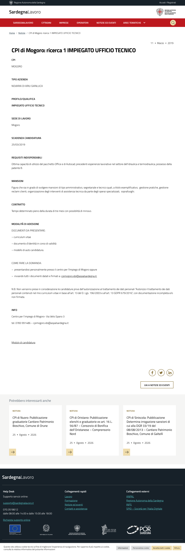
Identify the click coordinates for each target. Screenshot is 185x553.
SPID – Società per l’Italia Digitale (144, 509)
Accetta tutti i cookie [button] (161, 547)
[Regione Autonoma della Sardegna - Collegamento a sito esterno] (77, 529)
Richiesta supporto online (16, 520)
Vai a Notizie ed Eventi (157, 385)
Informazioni (123, 547)
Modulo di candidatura (23, 342)
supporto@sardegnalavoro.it (18, 503)
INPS (129, 505)
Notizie (21, 33)
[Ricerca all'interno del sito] (173, 22)
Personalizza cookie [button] (141, 547)
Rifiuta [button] (177, 547)
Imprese (64, 22)
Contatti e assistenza (76, 509)
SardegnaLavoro (23, 22)
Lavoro (25, 11)
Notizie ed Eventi (106, 22)
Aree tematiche (132, 22)
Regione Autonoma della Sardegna (29, 2)
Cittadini (46, 22)
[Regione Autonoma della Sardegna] (11, 2)
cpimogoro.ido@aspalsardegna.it (79, 276)
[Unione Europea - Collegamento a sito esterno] (15, 529)
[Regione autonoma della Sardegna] (166, 12)
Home (12, 33)
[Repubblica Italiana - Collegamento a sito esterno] (46, 529)
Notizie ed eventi (74, 505)
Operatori (82, 22)
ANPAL (130, 496)
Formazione (71, 500)
